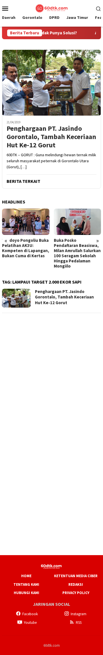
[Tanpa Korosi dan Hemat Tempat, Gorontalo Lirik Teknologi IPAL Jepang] (77, 222)
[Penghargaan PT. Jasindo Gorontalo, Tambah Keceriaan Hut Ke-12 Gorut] (51, 83)
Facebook (30, 614)
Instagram (78, 614)
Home (26, 575)
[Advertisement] (51, 369)
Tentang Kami (26, 584)
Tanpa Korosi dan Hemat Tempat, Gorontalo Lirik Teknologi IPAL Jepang (76, 248)
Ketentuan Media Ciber (76, 575)
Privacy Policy (75, 592)
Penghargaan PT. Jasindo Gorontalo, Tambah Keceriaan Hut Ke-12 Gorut (51, 136)
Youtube (30, 622)
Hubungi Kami (26, 592)
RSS (79, 622)
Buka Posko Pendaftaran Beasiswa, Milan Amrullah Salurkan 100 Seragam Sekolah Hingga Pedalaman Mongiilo (25, 253)
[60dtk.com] (51, 7)
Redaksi (75, 584)
